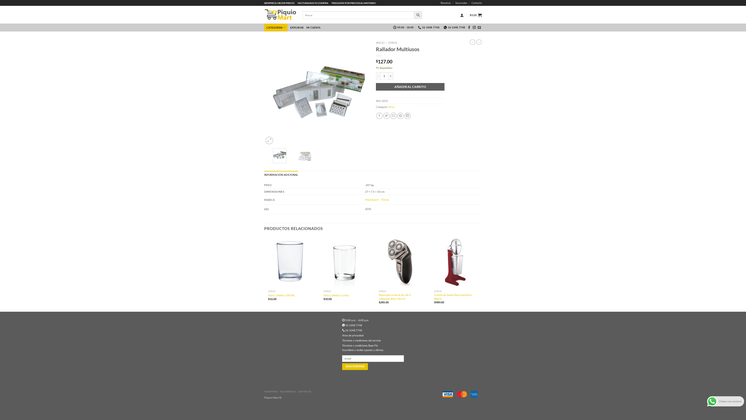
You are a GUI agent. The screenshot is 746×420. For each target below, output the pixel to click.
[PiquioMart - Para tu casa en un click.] (280, 15)
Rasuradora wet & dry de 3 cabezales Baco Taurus (395, 296)
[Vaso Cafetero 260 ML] (290, 262)
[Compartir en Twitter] (386, 116)
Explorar (297, 27)
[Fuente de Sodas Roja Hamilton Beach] (456, 262)
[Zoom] (269, 140)
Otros (392, 42)
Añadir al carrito (410, 86)
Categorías (275, 27)
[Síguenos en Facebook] (469, 27)
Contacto (476, 2)
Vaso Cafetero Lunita (336, 295)
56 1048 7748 (353, 325)
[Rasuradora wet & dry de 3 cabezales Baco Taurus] (401, 262)
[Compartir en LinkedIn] (407, 116)
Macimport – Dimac (377, 199)
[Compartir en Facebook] (379, 116)
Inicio (380, 42)
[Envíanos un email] (479, 27)
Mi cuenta (313, 27)
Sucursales (461, 2)
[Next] (363, 92)
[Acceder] (462, 15)
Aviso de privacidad (352, 335)
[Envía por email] (393, 116)
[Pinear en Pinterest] (400, 116)
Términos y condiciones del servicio (361, 340)
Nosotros (446, 2)
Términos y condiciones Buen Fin (360, 345)
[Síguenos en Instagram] (474, 27)
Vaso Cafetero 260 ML (281, 295)
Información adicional (281, 174)
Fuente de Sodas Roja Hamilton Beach (453, 296)
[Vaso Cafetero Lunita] (345, 262)
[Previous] (271, 92)
